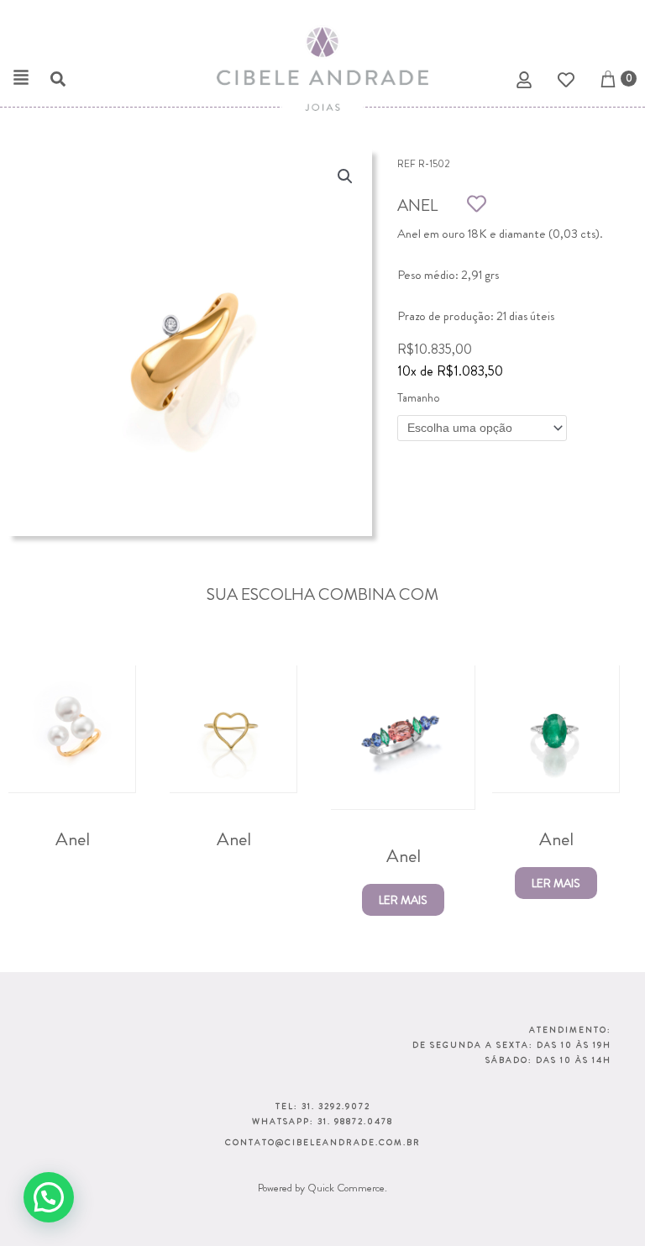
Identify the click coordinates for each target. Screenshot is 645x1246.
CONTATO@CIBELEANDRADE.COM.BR (323, 1142)
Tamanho (418, 398)
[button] (21, 77)
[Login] (526, 82)
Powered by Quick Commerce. (322, 1188)
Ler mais (403, 899)
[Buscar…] (50, 81)
